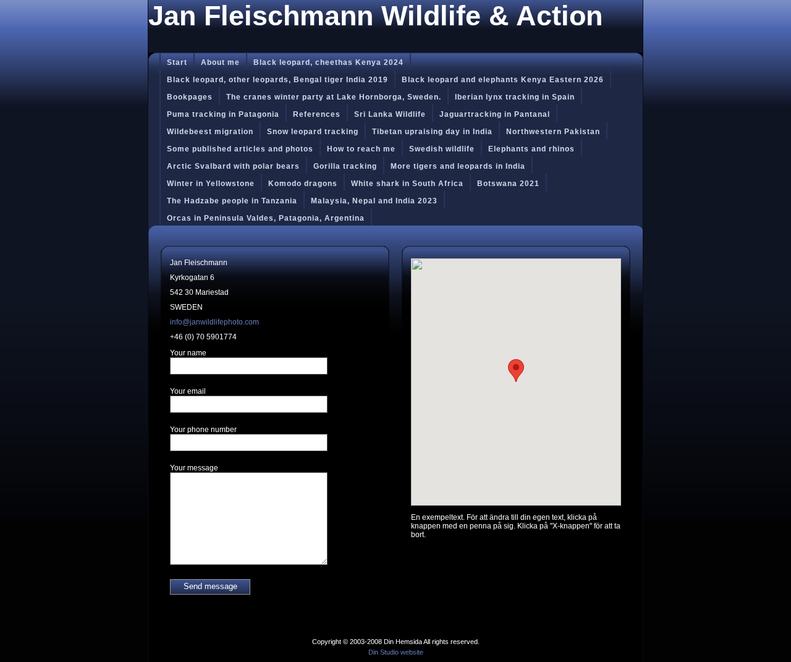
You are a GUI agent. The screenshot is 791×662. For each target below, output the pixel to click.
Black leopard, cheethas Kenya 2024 (328, 62)
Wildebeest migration (210, 131)
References (317, 114)
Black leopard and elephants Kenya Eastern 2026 (503, 79)
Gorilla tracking (345, 166)
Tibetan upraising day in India (432, 131)
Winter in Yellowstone (211, 183)
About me (220, 62)
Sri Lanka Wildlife (390, 114)
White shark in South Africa (407, 183)
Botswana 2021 (508, 183)
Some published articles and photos (240, 149)
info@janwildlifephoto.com (214, 322)
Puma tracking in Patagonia (223, 114)
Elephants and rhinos (531, 149)
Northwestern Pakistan (553, 131)
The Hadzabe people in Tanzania (232, 201)
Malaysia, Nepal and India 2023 (374, 201)
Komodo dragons (302, 183)
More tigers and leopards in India (458, 166)
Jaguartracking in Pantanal (494, 114)
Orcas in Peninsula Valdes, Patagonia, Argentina (266, 218)
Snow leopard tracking (312, 131)
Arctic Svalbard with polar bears (233, 166)
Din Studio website (395, 652)
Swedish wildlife (442, 149)
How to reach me (361, 149)
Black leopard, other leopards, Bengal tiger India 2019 (277, 79)
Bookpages (190, 97)
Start (177, 62)
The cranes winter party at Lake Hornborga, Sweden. (333, 97)
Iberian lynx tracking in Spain (515, 97)
